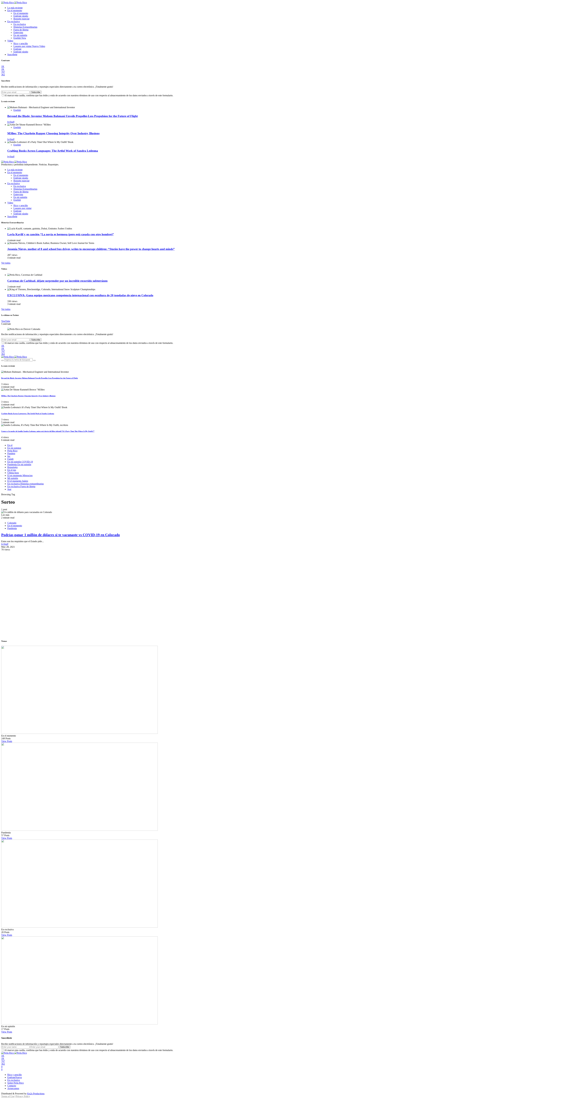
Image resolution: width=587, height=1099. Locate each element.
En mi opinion (14, 448)
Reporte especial (21, 18)
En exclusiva (13, 21)
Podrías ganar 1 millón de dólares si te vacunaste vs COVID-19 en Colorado (60, 535)
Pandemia (12, 528)
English (19, 38)
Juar (9, 489)
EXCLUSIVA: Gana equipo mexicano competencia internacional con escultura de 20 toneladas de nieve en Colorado (80, 295)
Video (10, 40)
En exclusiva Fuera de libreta (21, 486)
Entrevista (18, 32)
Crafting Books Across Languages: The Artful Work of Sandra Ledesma (52, 150)
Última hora (13, 472)
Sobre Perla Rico (15, 1083)
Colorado (11, 523)
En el (9, 445)
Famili (10, 459)
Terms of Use (7, 1096)
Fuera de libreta (20, 29)
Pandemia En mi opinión (19, 464)
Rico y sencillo (20, 43)
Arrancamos (13, 1088)
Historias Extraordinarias (25, 27)
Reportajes (12, 467)
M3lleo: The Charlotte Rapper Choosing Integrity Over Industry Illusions (53, 133)
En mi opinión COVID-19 (20, 461)
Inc (8, 456)
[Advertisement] (293, 572)
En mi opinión (20, 35)
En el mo (11, 470)
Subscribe (35, 92)
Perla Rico (12, 450)
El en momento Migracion (20, 475)
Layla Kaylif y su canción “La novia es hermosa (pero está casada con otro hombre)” (60, 234)
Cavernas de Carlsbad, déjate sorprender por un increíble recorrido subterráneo (57, 280)
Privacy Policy (23, 1096)
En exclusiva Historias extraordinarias (25, 483)
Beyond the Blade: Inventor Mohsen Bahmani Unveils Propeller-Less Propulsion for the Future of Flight (72, 116)
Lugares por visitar (29, 46)
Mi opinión (12, 478)
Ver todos (5, 263)
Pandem (11, 453)
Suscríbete (12, 54)
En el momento (14, 10)
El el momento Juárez (17, 481)
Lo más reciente (15, 7)
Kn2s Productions (35, 1093)
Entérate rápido (20, 16)
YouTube (5, 321)
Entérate (17, 49)
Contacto (11, 1085)
